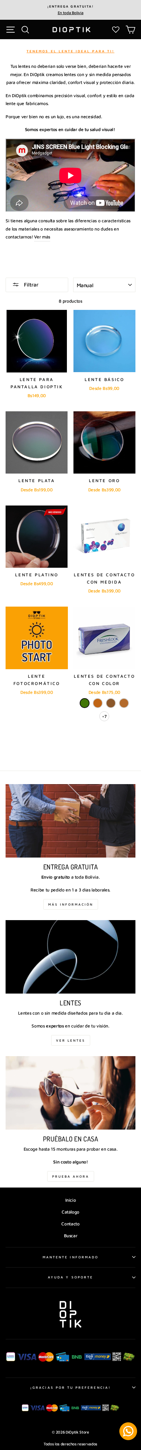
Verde (85, 703)
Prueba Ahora (70, 1176)
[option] (70, 9)
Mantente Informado (70, 1257)
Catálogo (70, 1212)
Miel (98, 703)
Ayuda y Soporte (70, 1277)
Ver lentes (70, 1040)
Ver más (42, 236)
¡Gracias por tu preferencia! (70, 1387)
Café (111, 703)
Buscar (70, 1235)
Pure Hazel (124, 703)
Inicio (70, 1200)
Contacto (70, 1223)
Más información (70, 904)
